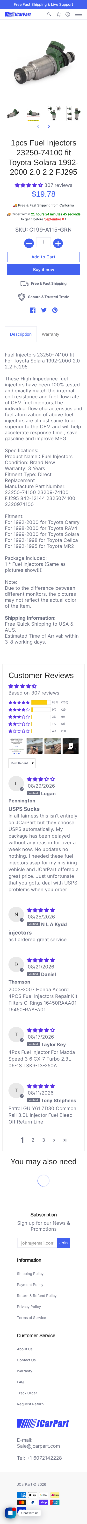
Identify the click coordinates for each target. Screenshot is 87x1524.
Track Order (27, 1393)
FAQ (20, 1382)
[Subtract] (29, 243)
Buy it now (43, 269)
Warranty (24, 1371)
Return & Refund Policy (37, 1295)
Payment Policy (30, 1284)
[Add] (58, 243)
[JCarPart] (18, 14)
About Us (25, 1349)
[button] (49, 14)
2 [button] (32, 1140)
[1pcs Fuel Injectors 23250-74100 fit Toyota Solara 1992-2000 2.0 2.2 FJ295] (13, 113)
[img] (41, 779)
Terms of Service (31, 1317)
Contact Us (26, 1360)
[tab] (21, 334)
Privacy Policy (29, 1306)
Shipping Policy (30, 1273)
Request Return (30, 1404)
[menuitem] (49, 14)
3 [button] (43, 1140)
